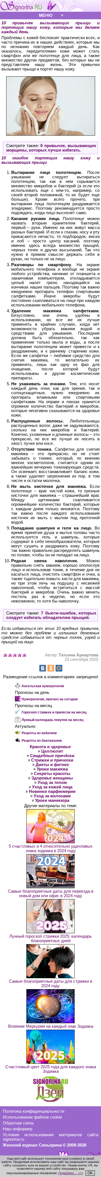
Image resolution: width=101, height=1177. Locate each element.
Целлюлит (52, 751)
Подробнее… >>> (70, 1173)
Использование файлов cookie (32, 1117)
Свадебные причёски (52, 755)
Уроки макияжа (52, 769)
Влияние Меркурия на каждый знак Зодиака (50, 1026)
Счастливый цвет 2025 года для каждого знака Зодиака (50, 1069)
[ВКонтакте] (42, 668)
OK (90, 1173)
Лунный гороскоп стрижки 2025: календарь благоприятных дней (50, 938)
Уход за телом (52, 782)
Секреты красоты (52, 773)
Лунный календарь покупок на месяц (52, 720)
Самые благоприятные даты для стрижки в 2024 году (50, 983)
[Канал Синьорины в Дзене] (50, 1100)
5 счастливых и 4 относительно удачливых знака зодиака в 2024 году (51, 848)
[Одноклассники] (50, 668)
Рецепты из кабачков (39, 733)
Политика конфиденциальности (33, 1111)
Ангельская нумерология (43, 686)
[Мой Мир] (59, 668)
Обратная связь (18, 1123)
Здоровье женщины (52, 778)
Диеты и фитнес (52, 764)
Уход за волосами (52, 796)
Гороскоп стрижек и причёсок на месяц (54, 712)
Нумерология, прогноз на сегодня (50, 699)
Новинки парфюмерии (52, 791)
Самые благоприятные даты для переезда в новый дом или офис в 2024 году (50, 893)
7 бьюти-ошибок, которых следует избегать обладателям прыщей (51, 615)
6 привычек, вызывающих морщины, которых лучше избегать (51, 147)
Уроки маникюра (52, 800)
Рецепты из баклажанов (42, 741)
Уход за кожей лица (52, 787)
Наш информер (17, 1129)
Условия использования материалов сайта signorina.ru (50, 1137)
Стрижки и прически (52, 760)
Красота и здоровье (50, 747)
